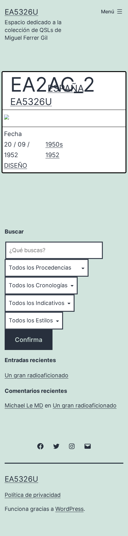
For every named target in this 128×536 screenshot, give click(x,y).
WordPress (69, 509)
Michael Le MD (24, 405)
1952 (52, 155)
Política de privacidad (33, 495)
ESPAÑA (65, 88)
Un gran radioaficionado (36, 375)
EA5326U (21, 11)
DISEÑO (15, 165)
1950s (54, 144)
